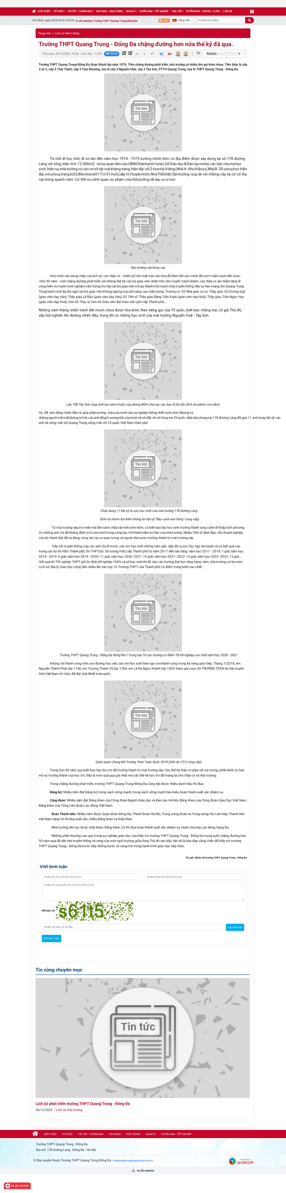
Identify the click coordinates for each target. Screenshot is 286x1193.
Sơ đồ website (145, 1170)
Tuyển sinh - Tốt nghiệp (153, 11)
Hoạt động (116, 11)
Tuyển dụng (193, 11)
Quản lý (130, 11)
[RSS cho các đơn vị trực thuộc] (164, 20)
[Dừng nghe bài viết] (170, 54)
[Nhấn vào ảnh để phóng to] (143, 225)
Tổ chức (59, 11)
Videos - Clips (211, 11)
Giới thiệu (44, 11)
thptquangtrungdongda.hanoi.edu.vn (133, 1160)
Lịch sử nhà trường (67, 33)
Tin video (101, 11)
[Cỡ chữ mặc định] (144, 53)
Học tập (177, 11)
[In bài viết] (198, 53)
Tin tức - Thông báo (80, 11)
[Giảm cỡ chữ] (137, 53)
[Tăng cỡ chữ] (152, 53)
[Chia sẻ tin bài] (111, 53)
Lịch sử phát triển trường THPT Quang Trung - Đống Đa (83, 1103)
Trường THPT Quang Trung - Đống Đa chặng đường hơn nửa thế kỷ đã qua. (136, 44)
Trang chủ (44, 33)
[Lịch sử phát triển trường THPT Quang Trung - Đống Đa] (143, 1038)
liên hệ (227, 11)
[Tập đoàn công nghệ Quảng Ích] (241, 1161)
